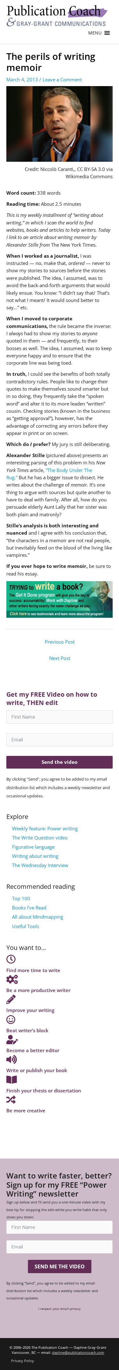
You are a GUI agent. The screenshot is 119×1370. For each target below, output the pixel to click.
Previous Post (60, 641)
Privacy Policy (22, 1360)
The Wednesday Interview (40, 865)
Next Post (59, 658)
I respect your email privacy (59, 1308)
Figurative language (33, 847)
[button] (95, 33)
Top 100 (21, 898)
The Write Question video (40, 837)
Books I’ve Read (29, 907)
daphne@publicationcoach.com (78, 1352)
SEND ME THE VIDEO (60, 1266)
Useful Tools (25, 926)
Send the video (59, 762)
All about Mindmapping (37, 917)
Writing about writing (35, 856)
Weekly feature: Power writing (45, 828)
